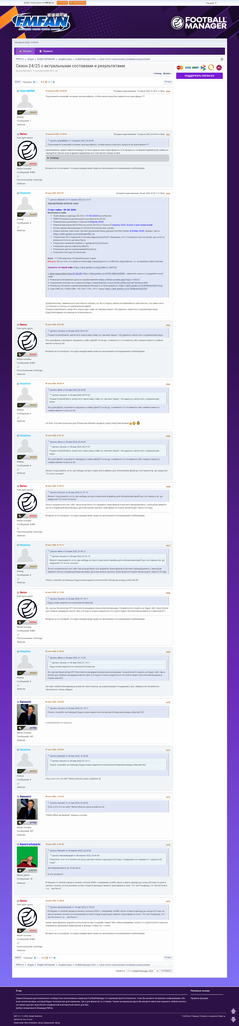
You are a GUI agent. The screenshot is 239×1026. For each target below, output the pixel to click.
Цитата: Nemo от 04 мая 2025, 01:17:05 (68, 658)
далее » (167, 73)
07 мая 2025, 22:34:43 (54, 750)
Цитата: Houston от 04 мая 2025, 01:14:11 (69, 599)
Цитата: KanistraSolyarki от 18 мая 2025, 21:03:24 (72, 907)
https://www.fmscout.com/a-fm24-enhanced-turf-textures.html (117, 282)
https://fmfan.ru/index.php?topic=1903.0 (119, 279)
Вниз (17, 82)
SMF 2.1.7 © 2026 (21, 1016)
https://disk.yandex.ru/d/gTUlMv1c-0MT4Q (95, 267)
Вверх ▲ (222, 1016)
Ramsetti (25, 701)
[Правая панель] (222, 59)
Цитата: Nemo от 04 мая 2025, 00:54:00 (68, 390)
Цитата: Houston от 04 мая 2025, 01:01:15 (69, 492)
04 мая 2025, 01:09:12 (54, 486)
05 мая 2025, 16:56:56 (54, 702)
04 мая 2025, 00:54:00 (54, 325)
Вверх (18, 958)
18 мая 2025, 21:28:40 (54, 901)
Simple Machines (35, 1016)
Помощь (195, 1016)
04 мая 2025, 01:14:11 (54, 545)
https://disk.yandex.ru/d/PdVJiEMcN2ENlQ (104, 273)
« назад (157, 73)
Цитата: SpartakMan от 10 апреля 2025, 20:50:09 (72, 141)
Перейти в (120, 971)
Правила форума (199, 998)
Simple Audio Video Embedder (25, 1023)
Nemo (23, 134)
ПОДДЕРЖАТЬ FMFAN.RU (199, 75)
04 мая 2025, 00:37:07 (54, 193)
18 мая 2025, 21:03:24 (54, 844)
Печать (168, 82)
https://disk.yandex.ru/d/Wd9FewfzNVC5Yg (140, 285)
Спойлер (54, 158)
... (39, 82)
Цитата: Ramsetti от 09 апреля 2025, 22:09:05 (70, 851)
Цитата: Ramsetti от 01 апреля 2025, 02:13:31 (70, 200)
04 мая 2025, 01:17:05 (54, 592)
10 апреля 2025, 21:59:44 (56, 134)
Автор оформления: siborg (49, 1023)
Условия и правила (208, 1016)
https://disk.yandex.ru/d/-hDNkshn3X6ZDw (126, 288)
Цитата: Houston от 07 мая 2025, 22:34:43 (69, 803)
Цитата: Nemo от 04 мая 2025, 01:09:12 (68, 551)
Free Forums (27, 1019)
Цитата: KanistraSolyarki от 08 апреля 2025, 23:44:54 (75, 855)
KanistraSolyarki (30, 844)
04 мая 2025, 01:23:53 (54, 651)
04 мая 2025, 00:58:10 (54, 384)
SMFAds (17, 1019)
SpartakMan (27, 90)
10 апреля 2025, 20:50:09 (56, 91)
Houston (25, 193)
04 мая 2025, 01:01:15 (54, 435)
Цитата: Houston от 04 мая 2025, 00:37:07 (69, 331)
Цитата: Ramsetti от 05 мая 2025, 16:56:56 (69, 756)
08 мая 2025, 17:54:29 (54, 796)
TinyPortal (186, 1016)
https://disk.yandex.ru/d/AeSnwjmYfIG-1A (74, 234)
